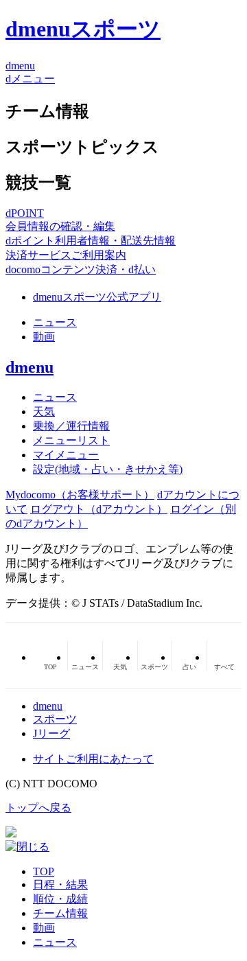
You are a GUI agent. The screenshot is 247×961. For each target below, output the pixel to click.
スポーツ (55, 719)
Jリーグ (51, 733)
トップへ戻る (38, 807)
